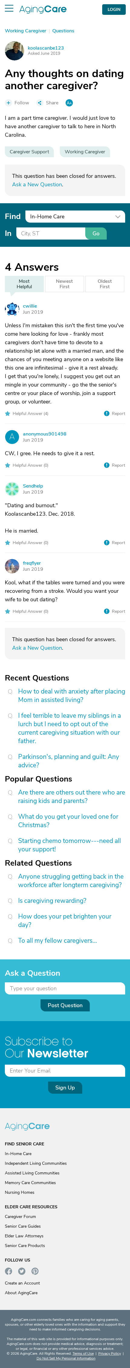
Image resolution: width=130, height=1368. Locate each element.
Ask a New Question (37, 184)
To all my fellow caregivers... (57, 940)
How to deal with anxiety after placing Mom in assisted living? (71, 695)
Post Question (65, 1005)
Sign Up (65, 1087)
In (8, 233)
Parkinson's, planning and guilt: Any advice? (68, 761)
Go (96, 233)
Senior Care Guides (23, 1226)
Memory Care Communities (30, 1183)
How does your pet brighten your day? (64, 920)
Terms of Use (83, 1353)
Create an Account (22, 1283)
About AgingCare (21, 1293)
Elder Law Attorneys (24, 1236)
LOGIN (114, 9)
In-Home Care (18, 1154)
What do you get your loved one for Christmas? (68, 820)
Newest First (64, 284)
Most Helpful (24, 284)
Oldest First (105, 284)
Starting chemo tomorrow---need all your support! (69, 845)
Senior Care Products (25, 1246)
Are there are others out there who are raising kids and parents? (71, 796)
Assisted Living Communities (32, 1173)
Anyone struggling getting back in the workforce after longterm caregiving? (71, 880)
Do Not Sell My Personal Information (66, 1358)
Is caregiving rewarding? (52, 900)
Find (13, 216)
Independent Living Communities (36, 1163)
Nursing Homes (19, 1192)
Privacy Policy (109, 1353)
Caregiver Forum (20, 1216)
